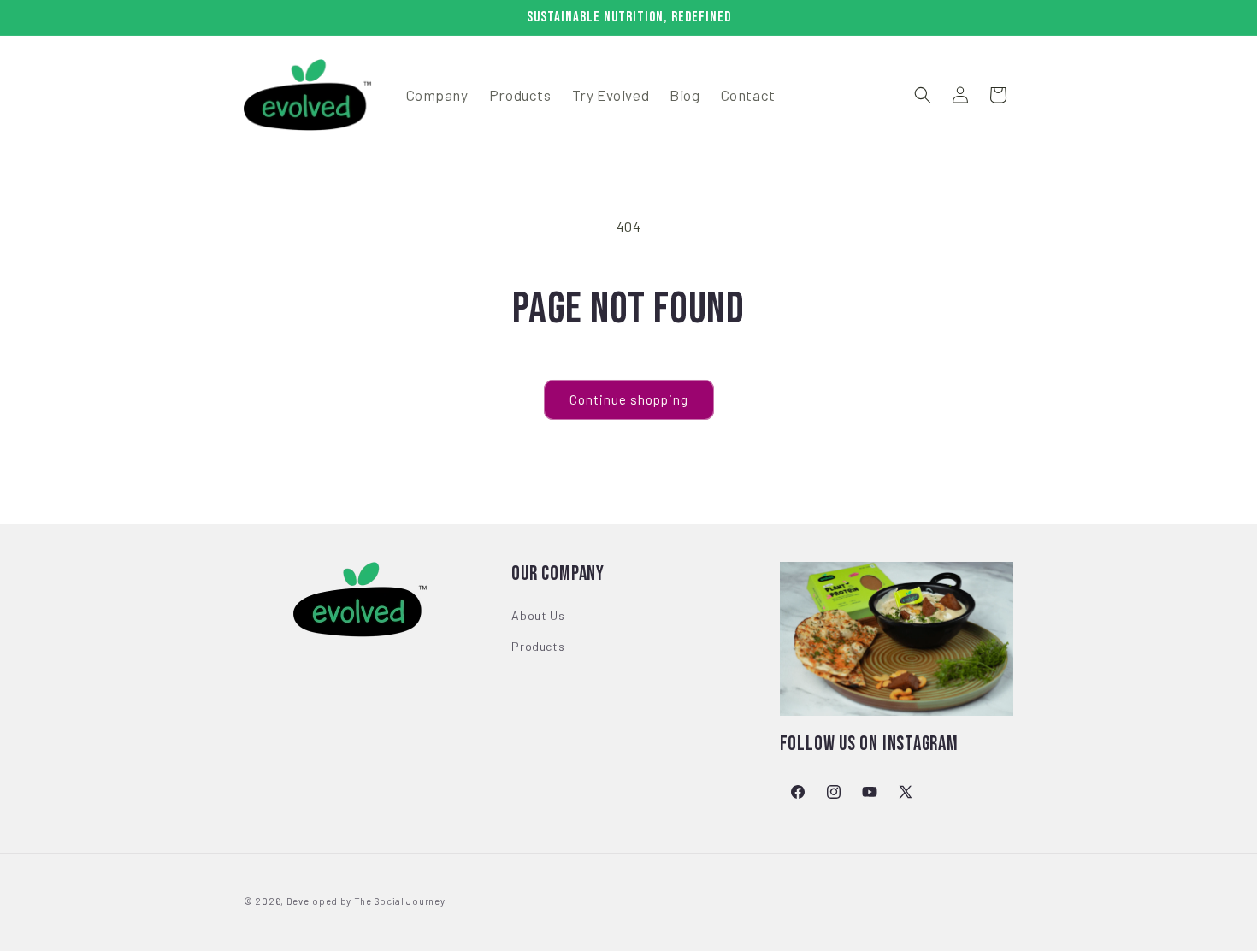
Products (537, 646)
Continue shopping (628, 399)
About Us (537, 616)
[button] (922, 95)
